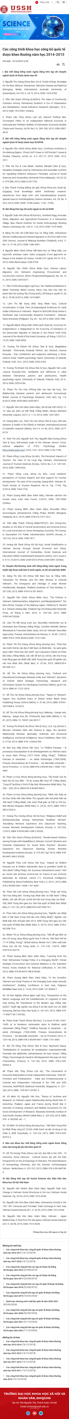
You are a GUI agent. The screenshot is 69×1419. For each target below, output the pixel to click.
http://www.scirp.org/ (13, 450)
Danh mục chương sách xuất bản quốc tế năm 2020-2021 (32, 1301)
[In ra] (58, 64)
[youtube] (34, 1413)
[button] (42, 2)
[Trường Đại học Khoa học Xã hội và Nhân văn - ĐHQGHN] (4, 9)
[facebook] (28, 1413)
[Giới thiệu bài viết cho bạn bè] (54, 64)
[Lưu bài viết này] (64, 64)
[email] (41, 1413)
